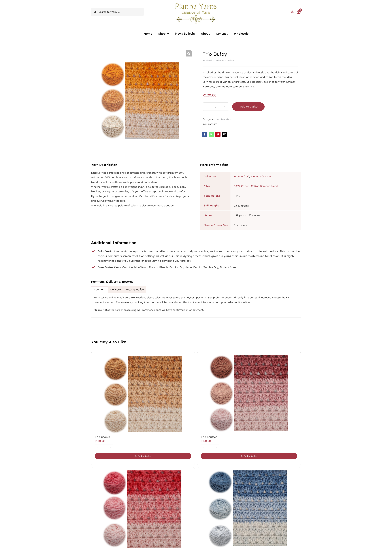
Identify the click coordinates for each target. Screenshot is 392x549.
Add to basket (249, 106)
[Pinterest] (218, 134)
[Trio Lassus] (249, 470)
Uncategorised (223, 119)
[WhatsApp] (211, 134)
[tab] (99, 289)
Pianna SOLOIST (261, 176)
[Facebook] (204, 134)
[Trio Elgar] (143, 470)
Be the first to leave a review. (218, 60)
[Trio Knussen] (249, 355)
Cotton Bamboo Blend (264, 186)
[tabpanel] (196, 305)
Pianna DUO (241, 176)
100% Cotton (241, 186)
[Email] (224, 134)
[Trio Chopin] (143, 355)
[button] (189, 53)
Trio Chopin (102, 437)
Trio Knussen (209, 437)
